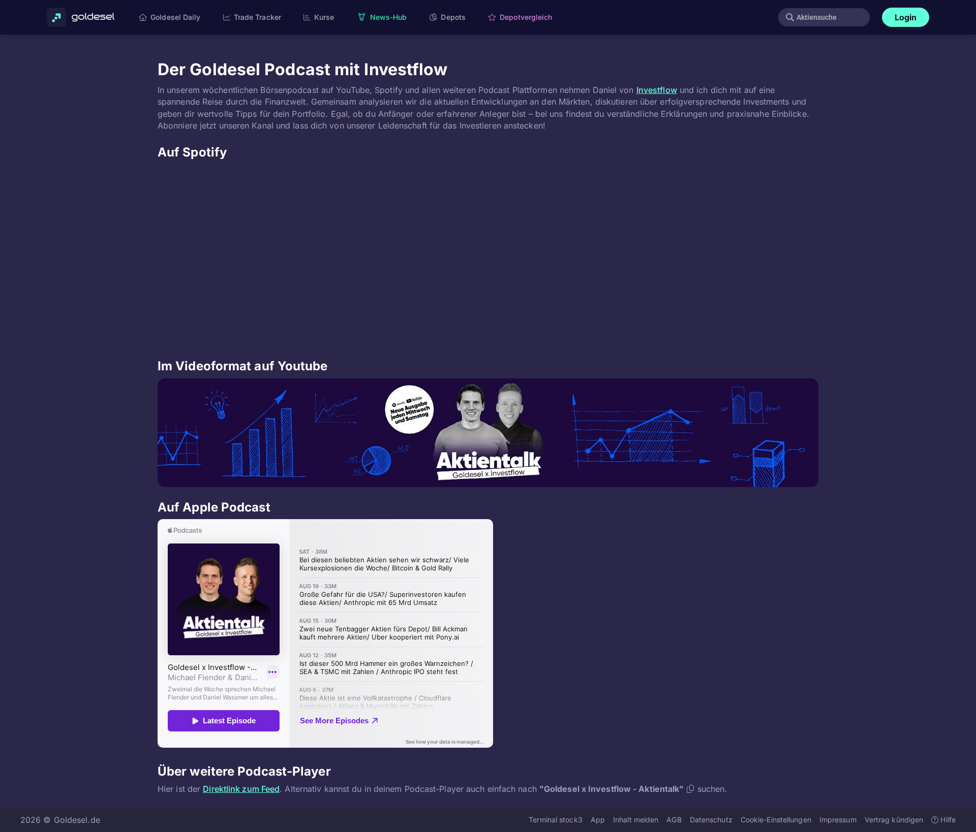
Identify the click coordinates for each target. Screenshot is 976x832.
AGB (673, 819)
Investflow (656, 90)
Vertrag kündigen (894, 819)
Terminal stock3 (556, 819)
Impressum (838, 819)
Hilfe (947, 819)
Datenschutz (711, 819)
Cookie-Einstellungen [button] (776, 819)
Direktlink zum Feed (241, 789)
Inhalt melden (635, 819)
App (598, 819)
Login (906, 17)
